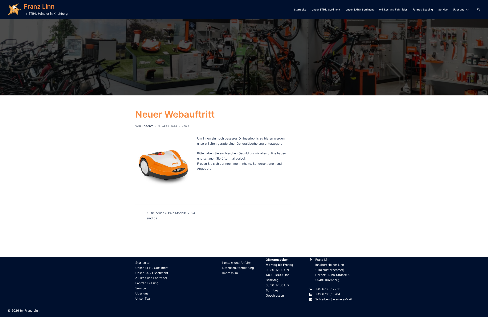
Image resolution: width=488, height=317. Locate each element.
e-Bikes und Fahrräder (393, 9)
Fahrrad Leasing (423, 9)
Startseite (300, 9)
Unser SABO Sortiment (359, 9)
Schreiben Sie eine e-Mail (333, 299)
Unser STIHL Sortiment (325, 9)
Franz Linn (39, 6)
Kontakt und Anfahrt (236, 263)
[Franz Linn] (14, 9)
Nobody (147, 126)
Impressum (230, 273)
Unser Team (143, 298)
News (185, 126)
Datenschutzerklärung (238, 268)
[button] (478, 9)
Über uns (458, 9)
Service (443, 9)
